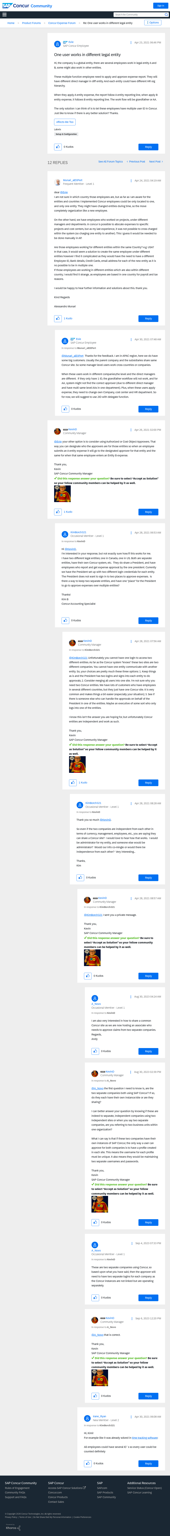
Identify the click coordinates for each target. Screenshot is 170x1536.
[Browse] (6, 14)
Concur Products (58, 1497)
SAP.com (102, 1488)
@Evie (64, 192)
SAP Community (106, 1497)
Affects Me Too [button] (64, 122)
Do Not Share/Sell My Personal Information (52, 1517)
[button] (131, 42)
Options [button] (154, 22)
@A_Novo (97, 1088)
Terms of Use (25, 1517)
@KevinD (70, 549)
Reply (148, 147)
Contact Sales (56, 1501)
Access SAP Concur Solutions (65, 1488)
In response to (79, 348)
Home (10, 23)
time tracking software (145, 1437)
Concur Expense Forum (62, 23)
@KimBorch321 (78, 657)
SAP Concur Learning (139, 1492)
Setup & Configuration (66, 134)
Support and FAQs (15, 1497)
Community (41, 6)
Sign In (160, 5)
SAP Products (105, 1492)
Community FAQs (15, 1492)
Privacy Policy (11, 1517)
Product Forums (31, 23)
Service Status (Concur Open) (144, 1488)
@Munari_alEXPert (73, 355)
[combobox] (141, 14)
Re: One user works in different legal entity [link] (107, 23)
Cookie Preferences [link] (82, 1517)
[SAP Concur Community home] (15, 5)
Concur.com (55, 1492)
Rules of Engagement (17, 1488)
